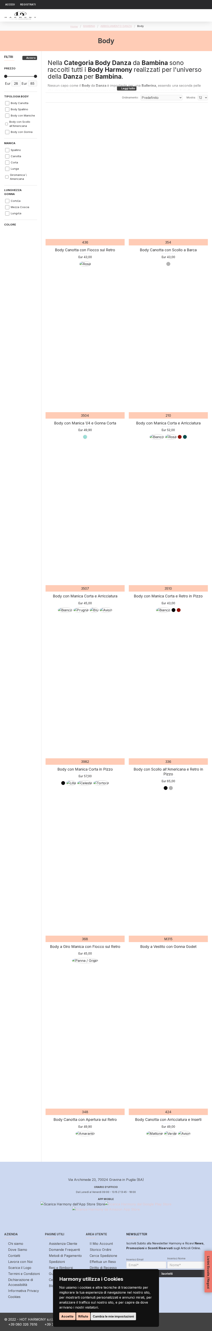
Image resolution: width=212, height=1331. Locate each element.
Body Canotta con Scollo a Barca (168, 250)
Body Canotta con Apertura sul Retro (85, 1119)
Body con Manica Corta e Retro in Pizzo (168, 596)
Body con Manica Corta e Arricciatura (168, 423)
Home (74, 26)
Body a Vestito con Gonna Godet (168, 946)
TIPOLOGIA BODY (16, 96)
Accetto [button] (67, 1316)
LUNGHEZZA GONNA (13, 192)
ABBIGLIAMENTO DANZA (116, 26)
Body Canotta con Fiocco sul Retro (85, 250)
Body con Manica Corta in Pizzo (85, 769)
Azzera (31, 57)
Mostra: (191, 97)
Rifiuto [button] (83, 1316)
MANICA (9, 143)
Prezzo (10, 68)
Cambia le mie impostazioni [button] (113, 1316)
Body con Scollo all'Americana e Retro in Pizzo (168, 771)
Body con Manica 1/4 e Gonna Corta (85, 423)
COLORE (10, 224)
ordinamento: (130, 97)
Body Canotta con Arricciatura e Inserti (168, 1119)
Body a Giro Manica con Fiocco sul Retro (85, 946)
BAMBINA (89, 26)
